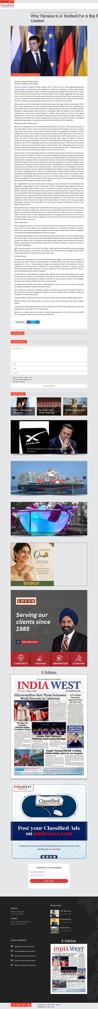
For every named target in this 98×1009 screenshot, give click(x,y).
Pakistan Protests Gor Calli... (24, 946)
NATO (80, 133)
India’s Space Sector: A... (74, 411)
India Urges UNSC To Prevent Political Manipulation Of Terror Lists (47, 491)
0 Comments (19, 74)
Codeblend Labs (50, 1007)
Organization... (65, 928)
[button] (49, 437)
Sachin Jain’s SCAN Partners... (25, 956)
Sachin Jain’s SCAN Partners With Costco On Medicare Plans (48, 451)
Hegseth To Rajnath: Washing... (25, 965)
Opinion (39, 12)
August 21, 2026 (66, 914)
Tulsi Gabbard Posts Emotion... (25, 951)
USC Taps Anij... (65, 911)
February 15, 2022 (32, 74)
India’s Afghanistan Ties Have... (22, 411)
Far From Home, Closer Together (46, 411)
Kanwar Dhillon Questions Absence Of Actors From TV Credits (46, 532)
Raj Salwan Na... (66, 919)
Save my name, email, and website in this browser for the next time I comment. (22, 379)
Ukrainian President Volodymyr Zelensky (27, 87)
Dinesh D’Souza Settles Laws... (25, 960)
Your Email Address (37, 872)
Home (33, 12)
